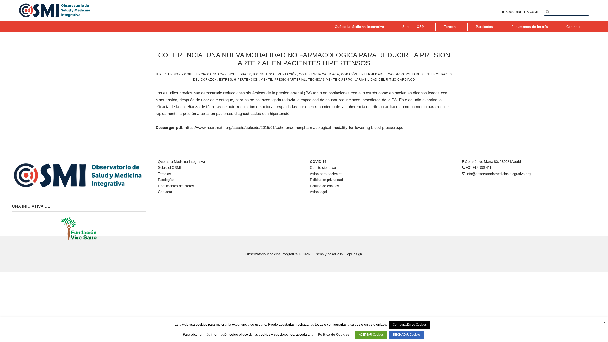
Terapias (164, 174)
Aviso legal (318, 192)
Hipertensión (168, 74)
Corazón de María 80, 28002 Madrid (492, 162)
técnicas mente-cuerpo (330, 79)
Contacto (165, 192)
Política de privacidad (326, 180)
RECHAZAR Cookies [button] (406, 334)
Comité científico (323, 168)
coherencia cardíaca (319, 74)
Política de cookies (324, 186)
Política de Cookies (333, 334)
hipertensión (246, 79)
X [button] (604, 322)
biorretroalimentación (275, 74)
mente (266, 79)
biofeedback (239, 74)
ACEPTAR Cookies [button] (371, 334)
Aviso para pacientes (326, 174)
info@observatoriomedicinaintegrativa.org (498, 174)
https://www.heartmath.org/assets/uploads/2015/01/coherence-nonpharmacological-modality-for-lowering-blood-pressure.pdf (294, 127)
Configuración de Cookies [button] (410, 324)
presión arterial (290, 79)
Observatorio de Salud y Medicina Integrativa (54, 10)
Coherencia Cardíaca (204, 74)
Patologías (166, 180)
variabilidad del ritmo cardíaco (385, 79)
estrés (225, 79)
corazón (349, 74)
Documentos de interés (176, 186)
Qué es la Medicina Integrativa (181, 162)
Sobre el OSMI (169, 168)
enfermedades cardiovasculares (391, 74)
